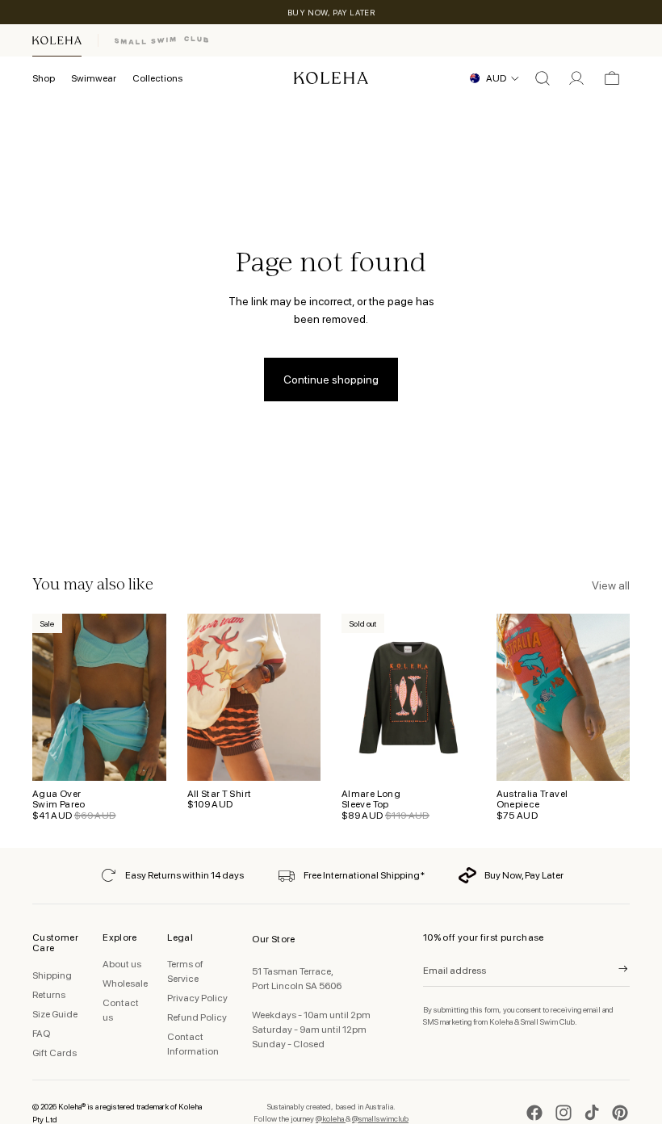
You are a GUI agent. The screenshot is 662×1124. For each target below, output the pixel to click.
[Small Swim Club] (161, 40)
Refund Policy (197, 1017)
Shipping (52, 975)
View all (611, 585)
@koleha (331, 1118)
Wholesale (125, 983)
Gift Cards (54, 1053)
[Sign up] (613, 969)
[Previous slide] (205, 697)
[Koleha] (57, 40)
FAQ (41, 1033)
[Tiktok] (591, 1112)
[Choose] (295, 755)
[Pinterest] (620, 1112)
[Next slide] (303, 697)
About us (122, 964)
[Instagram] (563, 1112)
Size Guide (55, 1014)
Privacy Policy (197, 998)
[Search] (542, 78)
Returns (48, 994)
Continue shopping (331, 379)
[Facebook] (534, 1112)
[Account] (576, 78)
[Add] (141, 755)
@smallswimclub (380, 1118)
